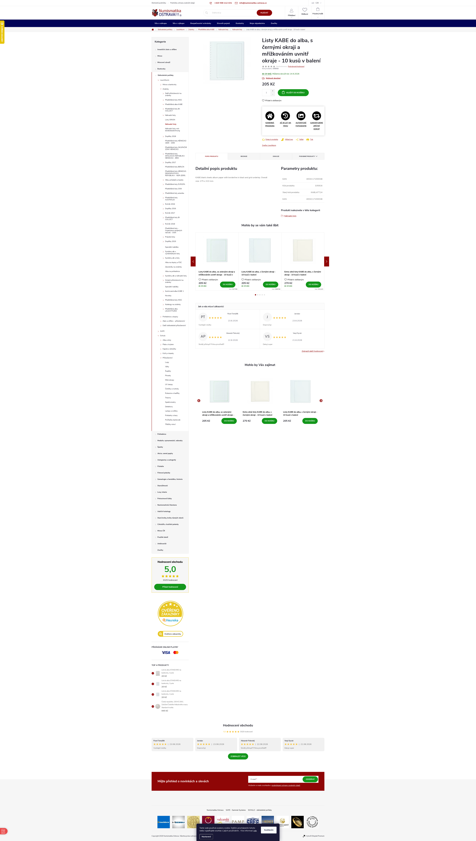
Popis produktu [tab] (211, 156)
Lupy (167, 362)
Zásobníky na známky (173, 267)
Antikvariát (161, 543)
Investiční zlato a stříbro (167, 49)
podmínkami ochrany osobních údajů (286, 785)
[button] (219, 421)
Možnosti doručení (273, 78)
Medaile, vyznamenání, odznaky (169, 440)
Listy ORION (170, 120)
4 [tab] (262, 294)
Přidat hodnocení (170, 587)
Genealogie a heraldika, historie (169, 479)
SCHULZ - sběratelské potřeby (260, 810)
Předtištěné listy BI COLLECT (172, 218)
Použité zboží (162, 537)
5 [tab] (264, 294)
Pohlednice (161, 434)
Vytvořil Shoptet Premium (315, 836)
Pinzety (168, 375)
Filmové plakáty (163, 473)
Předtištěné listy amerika (174, 193)
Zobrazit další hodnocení (312, 351)
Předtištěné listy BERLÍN (174, 167)
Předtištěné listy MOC (173, 100)
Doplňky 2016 (170, 208)
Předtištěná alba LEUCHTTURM (171, 310)
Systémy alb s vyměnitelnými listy (172, 252)
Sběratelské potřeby (165, 75)
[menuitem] (161, 23)
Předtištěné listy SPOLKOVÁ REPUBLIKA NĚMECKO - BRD (175, 156)
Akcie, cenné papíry (165, 453)
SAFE (162, 331)
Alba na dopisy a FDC (173, 262)
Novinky (168, 295)
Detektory (169, 406)
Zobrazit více (238, 756)
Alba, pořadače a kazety (174, 180)
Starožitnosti (162, 485)
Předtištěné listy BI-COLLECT (172, 110)
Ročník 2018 (170, 224)
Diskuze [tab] (276, 156)
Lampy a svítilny (171, 411)
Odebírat (310, 779)
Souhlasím (268, 830)
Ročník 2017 (170, 213)
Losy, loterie (162, 492)
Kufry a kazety (168, 353)
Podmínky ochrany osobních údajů (182, 3)
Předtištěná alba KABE (173, 104)
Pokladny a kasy (171, 415)
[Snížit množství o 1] (273, 94)
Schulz (162, 335)
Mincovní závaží (163, 62)
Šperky (160, 447)
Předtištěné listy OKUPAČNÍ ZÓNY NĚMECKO (176, 148)
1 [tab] (255, 294)
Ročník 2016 (170, 204)
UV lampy (169, 384)
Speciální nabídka (171, 247)
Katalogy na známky (173, 304)
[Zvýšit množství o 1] (273, 91)
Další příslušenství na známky (173, 94)
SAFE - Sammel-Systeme (236, 810)
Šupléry (168, 371)
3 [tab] (260, 294)
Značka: (269, 145)
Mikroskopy (169, 380)
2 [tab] (257, 294)
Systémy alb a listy (172, 258)
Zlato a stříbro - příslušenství (174, 321)
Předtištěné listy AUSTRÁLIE (171, 198)
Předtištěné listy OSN (173, 189)
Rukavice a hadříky (172, 393)
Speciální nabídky (171, 287)
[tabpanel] (217, 261)
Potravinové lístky (164, 498)
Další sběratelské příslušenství (174, 325)
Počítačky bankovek (172, 420)
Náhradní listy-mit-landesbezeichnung (172, 129)
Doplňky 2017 (170, 162)
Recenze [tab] (244, 156)
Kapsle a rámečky (169, 349)
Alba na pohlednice (172, 271)
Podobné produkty (307, 156)
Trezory (168, 398)
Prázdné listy (170, 237)
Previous (193, 261)
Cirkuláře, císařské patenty (167, 524)
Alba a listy (167, 340)
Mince (159, 56)
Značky (160, 550)
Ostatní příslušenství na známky (174, 281)
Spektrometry (170, 402)
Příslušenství (167, 358)
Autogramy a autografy (166, 460)
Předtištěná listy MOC (173, 300)
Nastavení (206, 836)
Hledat (264, 12)
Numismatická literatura (167, 505)
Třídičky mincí (170, 424)
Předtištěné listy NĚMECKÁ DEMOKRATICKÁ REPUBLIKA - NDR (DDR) (175, 173)
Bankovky (161, 69)
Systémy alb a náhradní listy (176, 276)
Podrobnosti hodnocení (296, 67)
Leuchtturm (164, 80)
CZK (317, 3)
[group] (219, 400)
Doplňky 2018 (170, 136)
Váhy (167, 366)
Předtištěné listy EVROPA (175, 184)
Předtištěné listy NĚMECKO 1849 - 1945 (175, 142)
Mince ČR (161, 531)
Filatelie (160, 466)
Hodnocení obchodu (238, 725)
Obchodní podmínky (159, 3)
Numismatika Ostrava (215, 810)
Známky (166, 89)
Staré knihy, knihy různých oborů (170, 518)
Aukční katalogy (163, 511)
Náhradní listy (170, 115)
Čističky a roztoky (172, 389)
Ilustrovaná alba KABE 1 (174, 291)
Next (326, 261)
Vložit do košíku (295, 92)
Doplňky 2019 (170, 241)
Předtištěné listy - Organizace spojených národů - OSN (173, 230)
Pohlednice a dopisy (170, 317)
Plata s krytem (168, 344)
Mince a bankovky (169, 84)
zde (255, 830)
